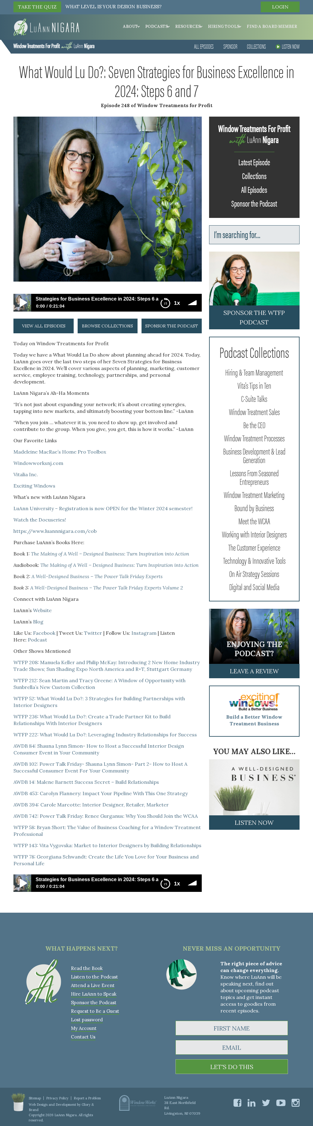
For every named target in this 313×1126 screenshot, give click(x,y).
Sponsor (230, 46)
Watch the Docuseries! (39, 520)
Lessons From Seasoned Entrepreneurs (254, 476)
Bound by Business (254, 507)
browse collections (107, 326)
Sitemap (35, 1098)
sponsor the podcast (171, 326)
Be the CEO (254, 424)
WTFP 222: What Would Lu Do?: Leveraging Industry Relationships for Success (105, 734)
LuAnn (53, 45)
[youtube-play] (280, 1103)
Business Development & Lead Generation (254, 455)
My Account (84, 1028)
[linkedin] (252, 1103)
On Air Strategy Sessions (254, 573)
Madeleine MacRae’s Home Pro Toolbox (59, 452)
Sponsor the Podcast (254, 203)
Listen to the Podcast (94, 977)
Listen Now (291, 46)
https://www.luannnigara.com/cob (55, 531)
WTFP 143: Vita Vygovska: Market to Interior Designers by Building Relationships (107, 845)
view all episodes (43, 326)
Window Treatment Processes (254, 438)
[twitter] (266, 1103)
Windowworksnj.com (38, 463)
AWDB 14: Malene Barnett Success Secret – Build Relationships (86, 782)
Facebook (44, 633)
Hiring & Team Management (254, 372)
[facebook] (237, 1103)
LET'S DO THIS (231, 1067)
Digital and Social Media (254, 586)
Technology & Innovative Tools (254, 560)
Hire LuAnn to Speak (93, 994)
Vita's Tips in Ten (254, 385)
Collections (256, 46)
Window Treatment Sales (254, 411)
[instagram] (296, 1103)
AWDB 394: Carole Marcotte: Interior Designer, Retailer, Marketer (91, 805)
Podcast (37, 640)
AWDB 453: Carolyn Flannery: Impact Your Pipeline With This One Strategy (100, 793)
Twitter (93, 633)
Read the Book (87, 968)
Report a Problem (87, 1098)
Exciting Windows (34, 486)
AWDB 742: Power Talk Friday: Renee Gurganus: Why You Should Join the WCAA (105, 816)
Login (280, 7)
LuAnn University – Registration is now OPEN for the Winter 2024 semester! (103, 508)
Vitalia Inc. (25, 474)
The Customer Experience (254, 547)
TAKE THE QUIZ (37, 7)
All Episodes (204, 46)
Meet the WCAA (254, 520)
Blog (38, 622)
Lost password (87, 1020)
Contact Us (83, 1037)
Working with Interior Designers (254, 534)
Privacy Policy (57, 1098)
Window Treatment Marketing (254, 494)
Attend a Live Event (93, 985)
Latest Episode (254, 161)
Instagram (143, 633)
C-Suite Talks (254, 398)
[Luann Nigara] (46, 27)
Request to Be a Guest (95, 1011)
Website (42, 610)
